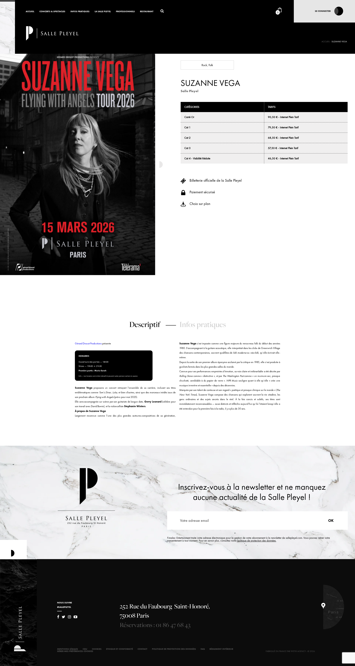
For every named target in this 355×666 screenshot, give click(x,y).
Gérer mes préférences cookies (75, 651)
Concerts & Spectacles (52, 11)
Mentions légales (67, 649)
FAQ (203, 649)
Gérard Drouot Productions (88, 343)
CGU (85, 649)
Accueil (30, 11)
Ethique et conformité (119, 649)
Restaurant (146, 11)
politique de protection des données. (256, 540)
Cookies (97, 649)
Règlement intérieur (221, 649)
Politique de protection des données (174, 649)
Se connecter (323, 11)
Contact (142, 649)
